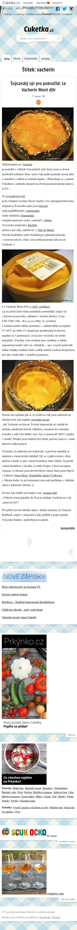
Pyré (17, 811)
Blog (25, 7)
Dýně (20, 792)
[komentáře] (31, 58)
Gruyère (43, 206)
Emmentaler (27, 215)
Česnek (47, 796)
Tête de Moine (46, 230)
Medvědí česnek (33, 788)
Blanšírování (56, 807)
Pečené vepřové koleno (15, 594)
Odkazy (8, 14)
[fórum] (17, 58)
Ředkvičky (18, 788)
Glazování (69, 807)
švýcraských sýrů (15, 196)
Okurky (61, 796)
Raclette (32, 225)
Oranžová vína (55, 893)
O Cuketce (18, 14)
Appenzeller (33, 210)
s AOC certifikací (40, 306)
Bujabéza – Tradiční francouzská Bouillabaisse (28, 602)
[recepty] (45, 58)
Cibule (70, 796)
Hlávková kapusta (11, 796)
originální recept (40, 419)
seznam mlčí (50, 493)
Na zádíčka (7, 811)
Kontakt (48, 14)
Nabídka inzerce (33, 14)
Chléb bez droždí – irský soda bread (22, 609)
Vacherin (27, 164)
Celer (71, 792)
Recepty (57, 3)
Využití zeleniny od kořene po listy (31, 807)
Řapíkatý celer (9, 792)
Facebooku (45, 917)
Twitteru (56, 917)
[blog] (6, 58)
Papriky (5, 800)
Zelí (54, 796)
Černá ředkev (27, 796)
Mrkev (39, 796)
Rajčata (28, 792)
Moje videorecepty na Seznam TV (21, 586)
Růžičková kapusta (42, 792)
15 (38, 102)
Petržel (14, 800)
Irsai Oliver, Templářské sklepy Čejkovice (38, 475)
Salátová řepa (60, 792)
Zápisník (28, 3)
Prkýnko (41, 3)
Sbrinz (48, 220)
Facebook (67, 14)
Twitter (57, 14)
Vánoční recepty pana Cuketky (19, 617)
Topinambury (61, 788)
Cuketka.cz (11, 3)
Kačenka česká (27, 800)
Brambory (48, 788)
